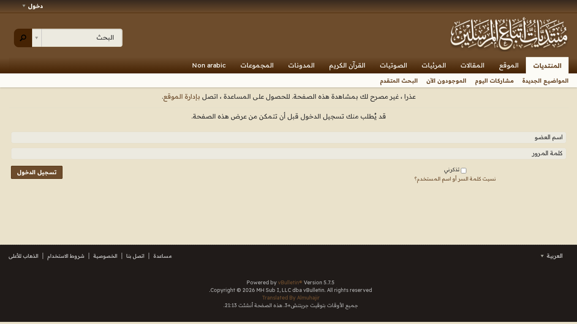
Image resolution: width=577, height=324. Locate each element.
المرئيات (434, 65)
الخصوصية (105, 256)
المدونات (301, 65)
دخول (35, 6)
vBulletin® (290, 282)
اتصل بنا (135, 256)
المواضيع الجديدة (545, 80)
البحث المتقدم (399, 80)
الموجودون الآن (446, 80)
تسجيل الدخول (37, 172)
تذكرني (452, 169)
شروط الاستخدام (65, 256)
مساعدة (162, 256)
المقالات (472, 65)
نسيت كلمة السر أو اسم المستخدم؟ (455, 179)
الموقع (509, 65)
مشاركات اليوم (494, 80)
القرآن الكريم (347, 65)
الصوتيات (393, 65)
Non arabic (209, 65)
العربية (554, 255)
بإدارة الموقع (181, 96)
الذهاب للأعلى (23, 256)
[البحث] (23, 38)
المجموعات (257, 65)
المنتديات (547, 66)
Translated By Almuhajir (291, 297)
